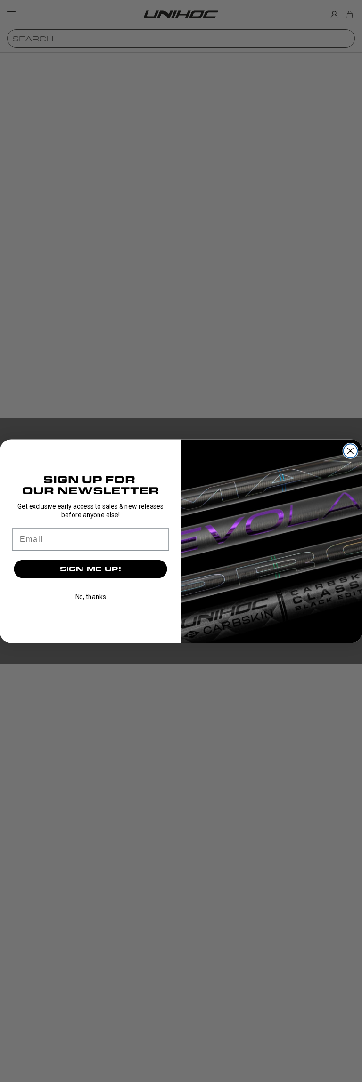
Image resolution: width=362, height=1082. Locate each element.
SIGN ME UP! (91, 568)
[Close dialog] (351, 451)
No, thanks (90, 597)
